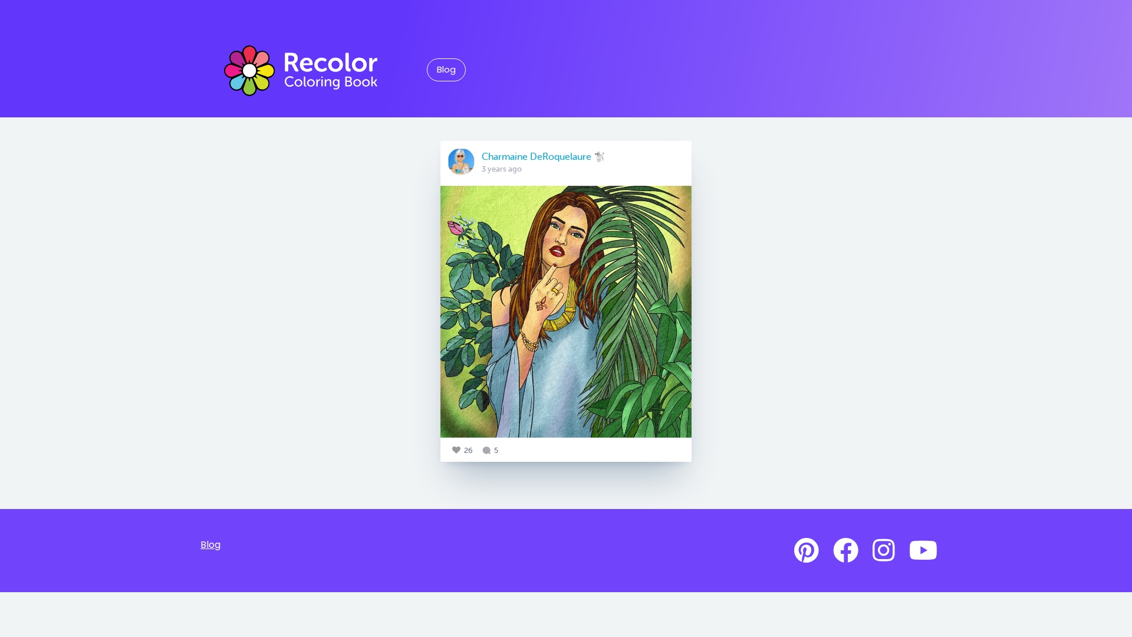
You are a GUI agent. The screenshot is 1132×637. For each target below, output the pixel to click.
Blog (446, 69)
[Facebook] (845, 551)
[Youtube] (923, 551)
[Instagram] (884, 551)
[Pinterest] (806, 551)
